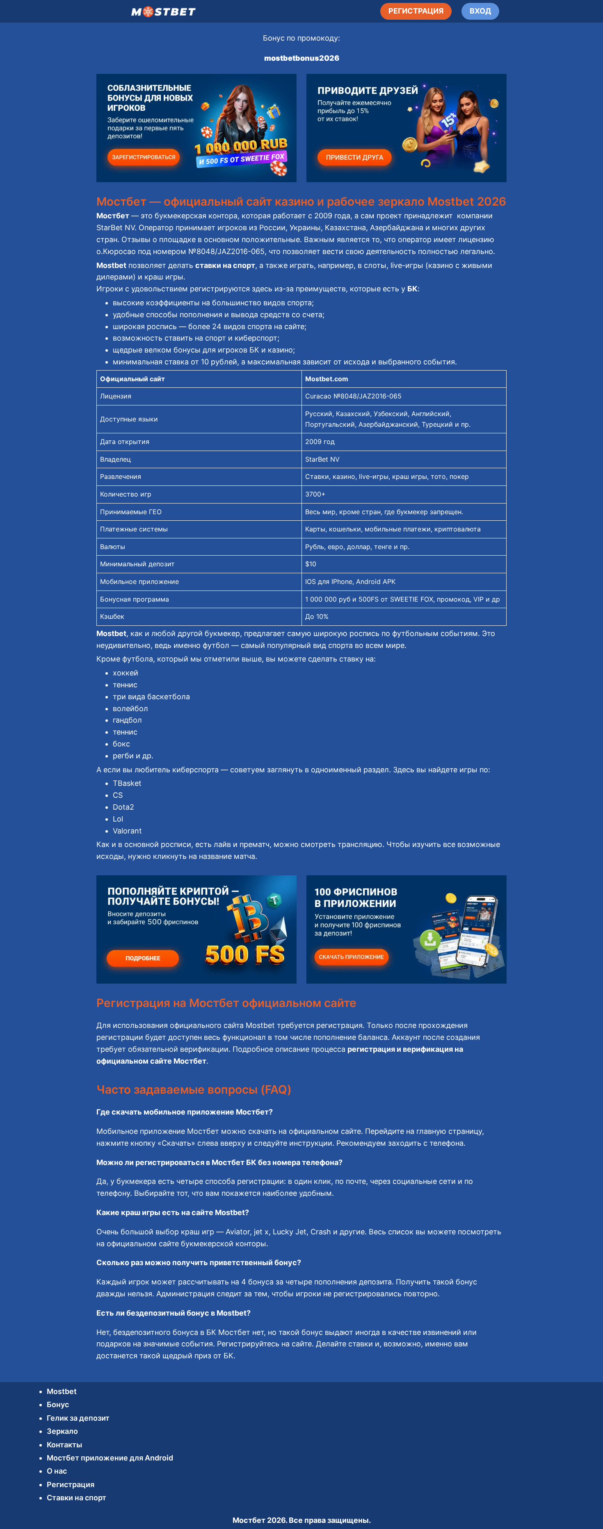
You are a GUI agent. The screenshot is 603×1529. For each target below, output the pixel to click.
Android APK (375, 581)
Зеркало (62, 1431)
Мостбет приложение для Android (110, 1457)
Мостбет (249, 1520)
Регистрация (70, 1484)
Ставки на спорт (76, 1497)
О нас (57, 1471)
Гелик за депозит (78, 1418)
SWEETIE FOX (411, 599)
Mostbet (62, 1391)
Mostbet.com (326, 379)
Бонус (58, 1404)
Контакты (64, 1444)
